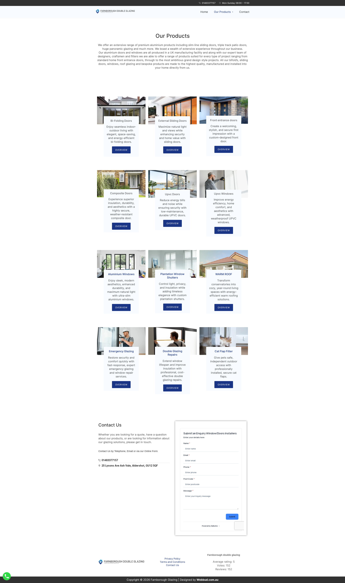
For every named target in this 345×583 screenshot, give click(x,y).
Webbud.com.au (207, 579)
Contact (244, 11)
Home (204, 11)
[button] (223, 12)
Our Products (222, 11)
